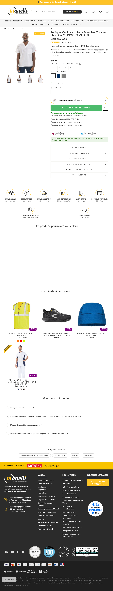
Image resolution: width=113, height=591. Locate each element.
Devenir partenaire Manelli (48, 509)
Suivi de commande (70, 494)
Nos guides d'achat (70, 531)
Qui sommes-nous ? (46, 480)
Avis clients (79, 175)
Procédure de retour (70, 497)
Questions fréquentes (79, 169)
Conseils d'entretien (79, 164)
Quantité (56, 88)
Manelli (6, 29)
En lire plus (55, 55)
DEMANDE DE (71, 12)
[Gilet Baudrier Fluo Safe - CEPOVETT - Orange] (18, 341)
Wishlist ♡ (66, 484)
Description (79, 148)
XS (54, 68)
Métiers (65, 25)
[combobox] (45, 12)
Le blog (41, 519)
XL (76, 68)
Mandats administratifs (72, 527)
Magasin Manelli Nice (46, 496)
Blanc (53, 76)
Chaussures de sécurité (97, 21)
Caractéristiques (79, 153)
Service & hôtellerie (60, 21)
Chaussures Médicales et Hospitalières (34, 455)
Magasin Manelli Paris (46, 500)
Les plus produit (79, 158)
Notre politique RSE (46, 484)
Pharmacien (88, 455)
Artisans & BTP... (78, 21)
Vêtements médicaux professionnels (23, 29)
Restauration (30, 21)
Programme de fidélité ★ (72, 480)
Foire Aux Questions (70, 487)
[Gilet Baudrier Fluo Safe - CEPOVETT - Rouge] (21, 341)
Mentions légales (69, 512)
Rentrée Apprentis (13, 21)
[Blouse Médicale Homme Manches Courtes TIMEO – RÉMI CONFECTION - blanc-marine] (18, 389)
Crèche (75, 455)
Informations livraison (71, 490)
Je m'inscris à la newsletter (97, 483)
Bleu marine (58, 76)
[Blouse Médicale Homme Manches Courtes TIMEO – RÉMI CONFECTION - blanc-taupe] (21, 389)
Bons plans (76, 25)
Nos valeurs (42, 493)
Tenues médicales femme (47, 29)
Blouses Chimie (60, 455)
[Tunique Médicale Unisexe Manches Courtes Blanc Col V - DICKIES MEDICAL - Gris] (24, 282)
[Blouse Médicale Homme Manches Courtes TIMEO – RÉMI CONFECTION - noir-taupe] (24, 389)
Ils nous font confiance (47, 512)
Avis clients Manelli (45, 529)
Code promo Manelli (46, 516)
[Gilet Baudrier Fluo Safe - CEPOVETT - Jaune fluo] (24, 341)
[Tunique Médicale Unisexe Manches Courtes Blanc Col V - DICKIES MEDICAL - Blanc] (18, 282)
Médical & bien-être (41, 25)
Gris (64, 76)
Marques (56, 25)
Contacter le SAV (45, 526)
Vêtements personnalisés (48, 522)
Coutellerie (43, 21)
